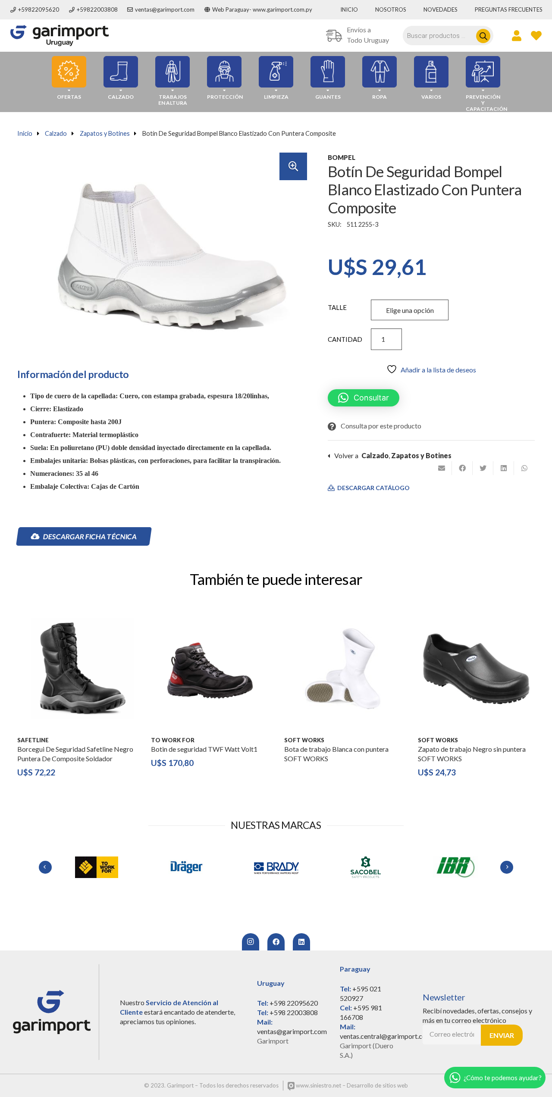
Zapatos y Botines (105, 133)
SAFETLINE (33, 740)
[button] (293, 166)
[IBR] (455, 867)
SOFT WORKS (304, 740)
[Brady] (276, 867)
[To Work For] (96, 867)
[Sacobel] (365, 867)
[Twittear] (483, 468)
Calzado (56, 133)
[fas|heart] (536, 35)
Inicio (24, 133)
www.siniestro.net (318, 1085)
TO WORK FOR (172, 740)
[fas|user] (516, 35)
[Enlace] (59, 36)
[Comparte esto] (462, 468)
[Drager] (186, 867)
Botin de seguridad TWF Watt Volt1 (204, 749)
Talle (337, 307)
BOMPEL (341, 157)
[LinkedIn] (301, 941)
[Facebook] (276, 941)
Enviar (501, 1035)
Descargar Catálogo (373, 487)
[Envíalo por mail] (441, 468)
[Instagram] (250, 941)
